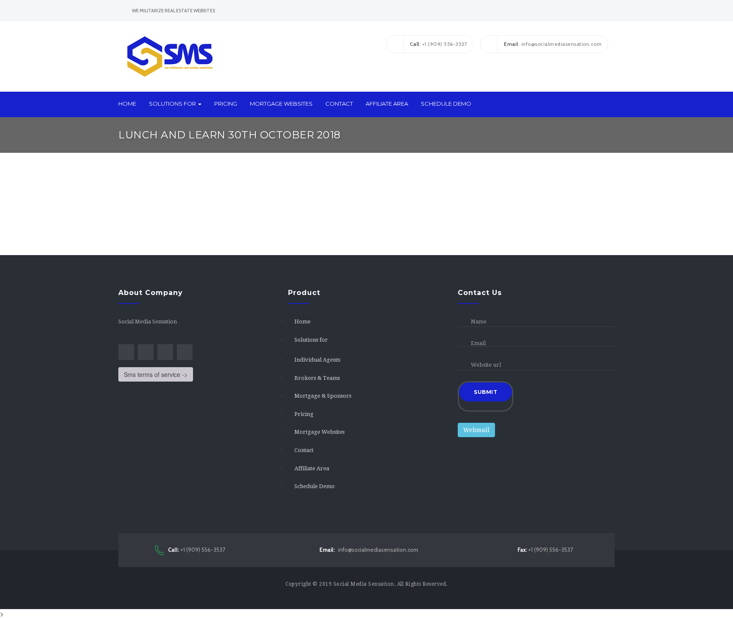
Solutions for (173, 103)
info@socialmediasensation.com (368, 549)
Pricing (225, 103)
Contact (339, 103)
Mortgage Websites (281, 103)
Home (127, 103)
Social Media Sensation (363, 584)
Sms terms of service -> (155, 374)
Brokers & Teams (317, 378)
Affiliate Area (387, 103)
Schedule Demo (446, 103)
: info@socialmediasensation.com (553, 44)
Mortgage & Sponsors (322, 396)
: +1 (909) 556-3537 (438, 44)
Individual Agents (317, 360)
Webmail (476, 430)
